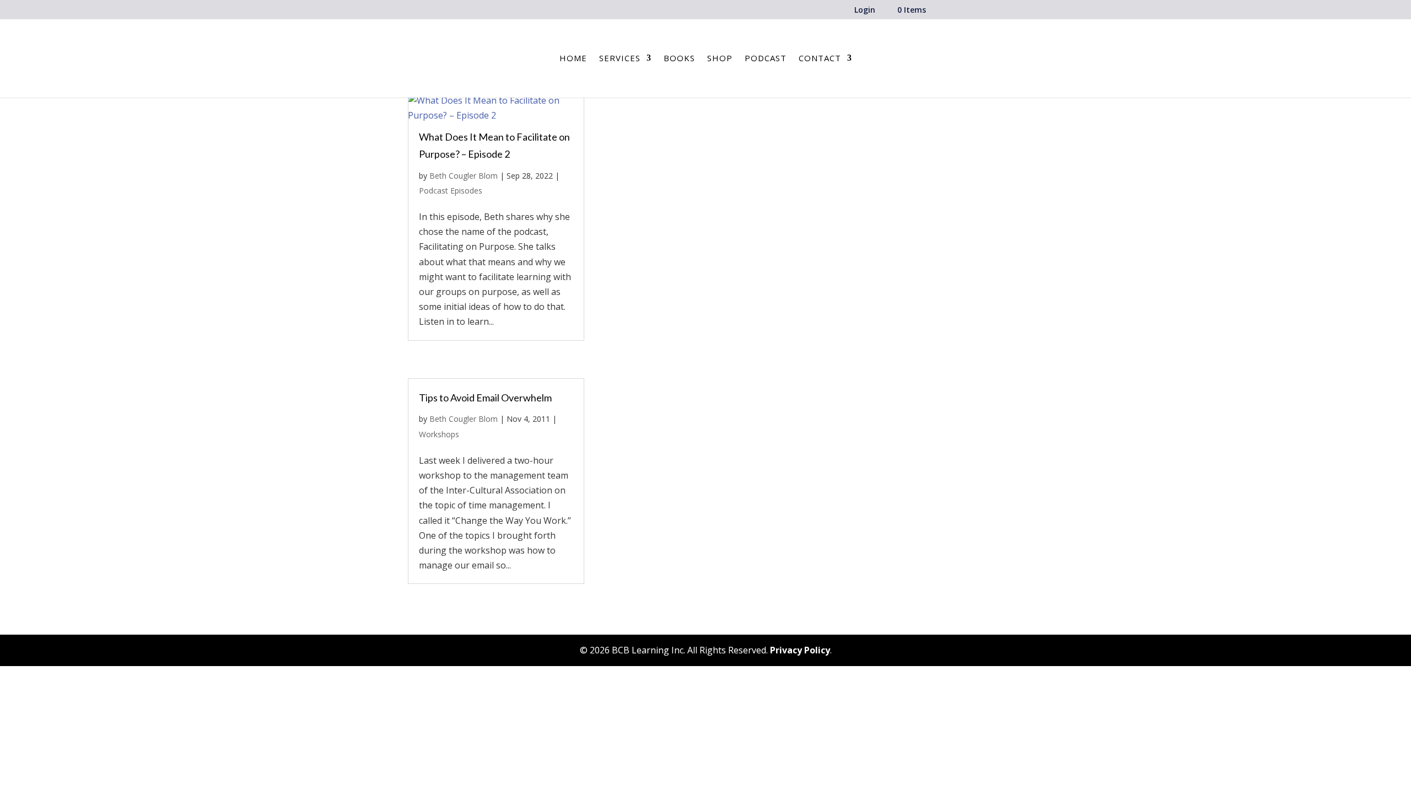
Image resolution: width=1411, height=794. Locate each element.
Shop (720, 58)
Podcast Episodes (450, 190)
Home (573, 58)
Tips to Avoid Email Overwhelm (485, 397)
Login (864, 10)
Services (619, 58)
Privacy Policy (800, 650)
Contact (820, 58)
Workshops (439, 434)
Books (679, 58)
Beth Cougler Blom (463, 175)
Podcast (766, 58)
